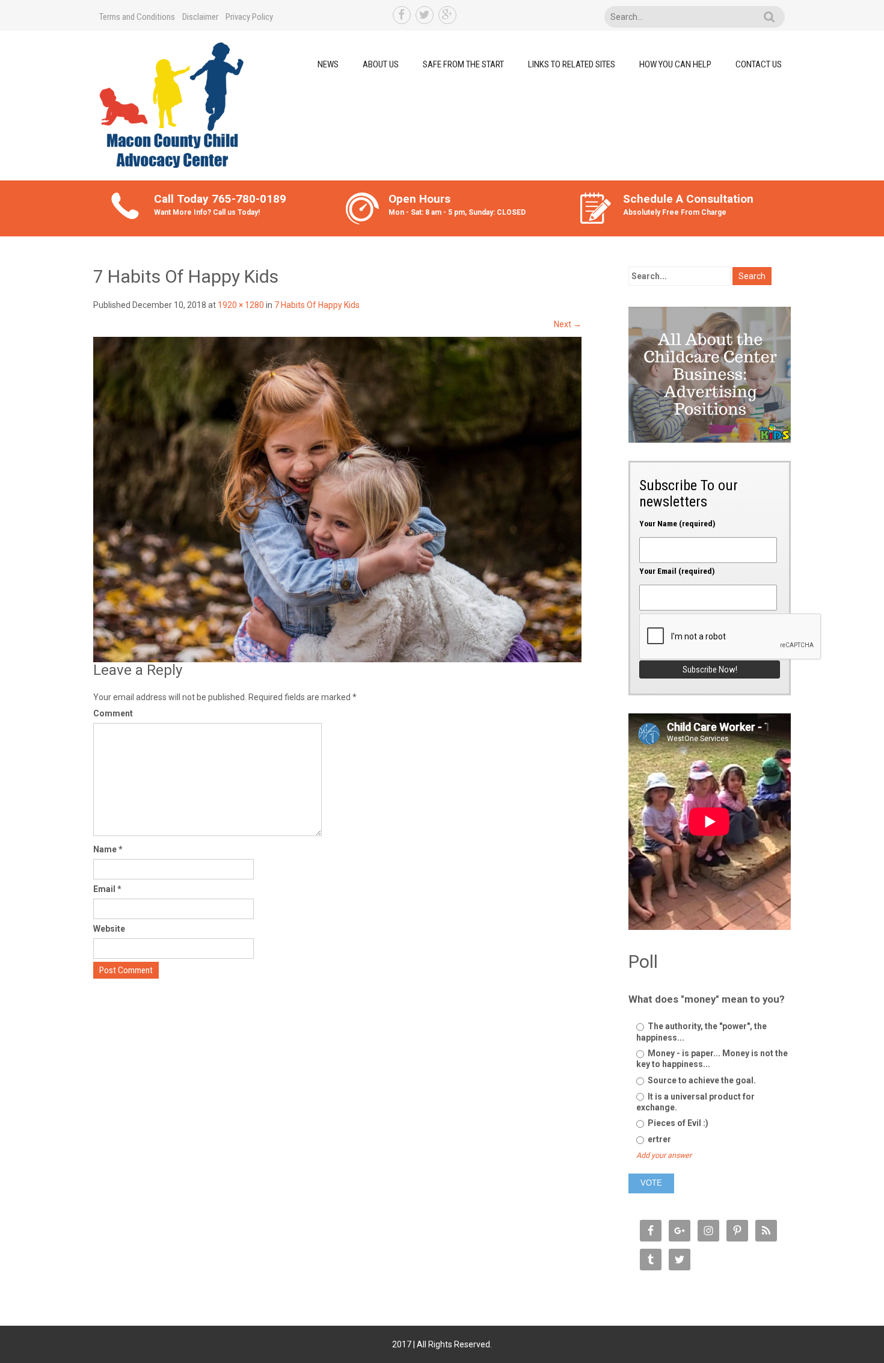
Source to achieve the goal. (701, 1080)
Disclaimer (200, 16)
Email (107, 889)
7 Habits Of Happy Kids (317, 305)
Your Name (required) (677, 523)
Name (108, 849)
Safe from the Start (463, 64)
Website (109, 929)
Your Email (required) (677, 571)
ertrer (658, 1139)
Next (568, 324)
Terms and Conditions (137, 16)
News (328, 64)
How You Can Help (675, 64)
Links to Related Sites (571, 64)
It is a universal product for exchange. (695, 1102)
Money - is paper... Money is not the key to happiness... (712, 1058)
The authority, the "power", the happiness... (701, 1031)
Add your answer (664, 1155)
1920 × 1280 (241, 305)
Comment (113, 713)
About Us (381, 64)
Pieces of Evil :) (677, 1123)
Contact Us (758, 64)
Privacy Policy (249, 16)
